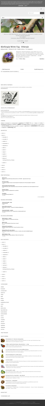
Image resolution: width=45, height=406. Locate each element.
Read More (42, 60)
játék (20, 50)
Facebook (35, 9)
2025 (3, 134)
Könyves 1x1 (4, 179)
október (4, 142)
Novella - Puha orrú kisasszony (11, 366)
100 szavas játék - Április (10, 371)
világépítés (4, 128)
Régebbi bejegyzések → (39, 70)
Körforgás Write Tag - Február (15, 48)
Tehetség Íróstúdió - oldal (7, 203)
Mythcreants (4, 223)
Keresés (42, 13)
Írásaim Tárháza (5, 190)
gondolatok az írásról (6, 125)
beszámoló (8, 124)
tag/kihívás (42, 127)
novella (16, 127)
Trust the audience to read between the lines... (10, 220)
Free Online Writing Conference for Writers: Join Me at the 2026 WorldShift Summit (17, 232)
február (4, 159)
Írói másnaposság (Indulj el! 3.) (7, 195)
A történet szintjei (9, 361)
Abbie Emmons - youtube (6, 219)
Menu (3, 17)
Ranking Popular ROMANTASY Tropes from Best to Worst (12, 228)
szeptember (5, 144)
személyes (34, 127)
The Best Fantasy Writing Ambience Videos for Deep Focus (13, 236)
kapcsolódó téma (4, 311)
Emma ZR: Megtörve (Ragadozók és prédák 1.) (10, 191)
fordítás (41, 124)
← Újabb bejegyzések (5, 70)
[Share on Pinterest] (23, 60)
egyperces (21, 124)
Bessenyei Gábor (5, 183)
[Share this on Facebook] (19, 60)
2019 (3, 173)
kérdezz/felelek (5, 127)
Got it (25, 5)
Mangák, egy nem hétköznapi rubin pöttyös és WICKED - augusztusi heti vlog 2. (16, 180)
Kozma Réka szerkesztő (6, 207)
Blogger (34, 403)
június (4, 151)
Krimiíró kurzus (5, 204)
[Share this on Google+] (22, 60)
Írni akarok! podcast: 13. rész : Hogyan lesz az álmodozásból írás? (14, 212)
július (4, 149)
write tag (23, 50)
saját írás (26, 127)
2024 (3, 136)
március (4, 157)
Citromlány (4, 194)
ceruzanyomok (14, 124)
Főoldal (22, 70)
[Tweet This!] (20, 60)
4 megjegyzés (30, 50)
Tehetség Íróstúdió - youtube (7, 211)
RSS (43, 9)
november (5, 140)
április (4, 155)
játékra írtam (27, 125)
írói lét (14, 125)
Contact (41, 9)
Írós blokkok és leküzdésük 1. (11, 387)
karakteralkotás (4, 313)
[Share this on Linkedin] (24, 60)
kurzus (12, 127)
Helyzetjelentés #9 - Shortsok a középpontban (14, 340)
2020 (3, 280)
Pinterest (37, 9)
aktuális (2, 124)
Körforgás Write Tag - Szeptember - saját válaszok (15, 376)
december (5, 138)
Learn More (20, 5)
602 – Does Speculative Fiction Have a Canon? (10, 224)
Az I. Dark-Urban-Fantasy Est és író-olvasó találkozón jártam (17, 350)
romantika (21, 127)
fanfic (32, 124)
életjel (27, 124)
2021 (3, 168)
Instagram (39, 9)
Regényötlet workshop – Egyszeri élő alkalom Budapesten (12, 208)
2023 (3, 166)
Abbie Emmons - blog (6, 235)
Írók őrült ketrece (4, 89)
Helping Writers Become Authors (8, 231)
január (4, 164)
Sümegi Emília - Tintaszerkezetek (22, 403)
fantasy (36, 124)
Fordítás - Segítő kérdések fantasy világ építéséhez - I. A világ (17, 345)
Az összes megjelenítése (41, 198)
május (4, 153)
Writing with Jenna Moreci (7, 227)
